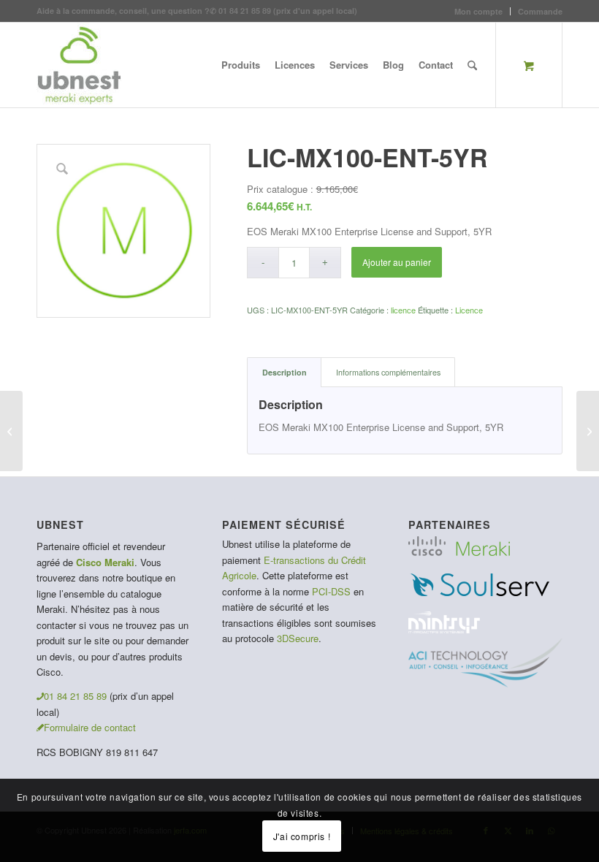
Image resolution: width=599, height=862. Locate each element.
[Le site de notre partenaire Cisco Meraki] (459, 552)
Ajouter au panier (396, 262)
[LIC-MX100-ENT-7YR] (11, 431)
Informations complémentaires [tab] (388, 372)
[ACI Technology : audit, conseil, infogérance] (485, 683)
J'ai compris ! (301, 836)
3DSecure (297, 638)
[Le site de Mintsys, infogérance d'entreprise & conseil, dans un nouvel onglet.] (444, 629)
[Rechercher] (472, 65)
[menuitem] (479, 11)
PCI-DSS (331, 591)
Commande (540, 11)
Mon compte (478, 11)
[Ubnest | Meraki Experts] (79, 65)
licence (403, 310)
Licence (469, 310)
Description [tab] (284, 372)
